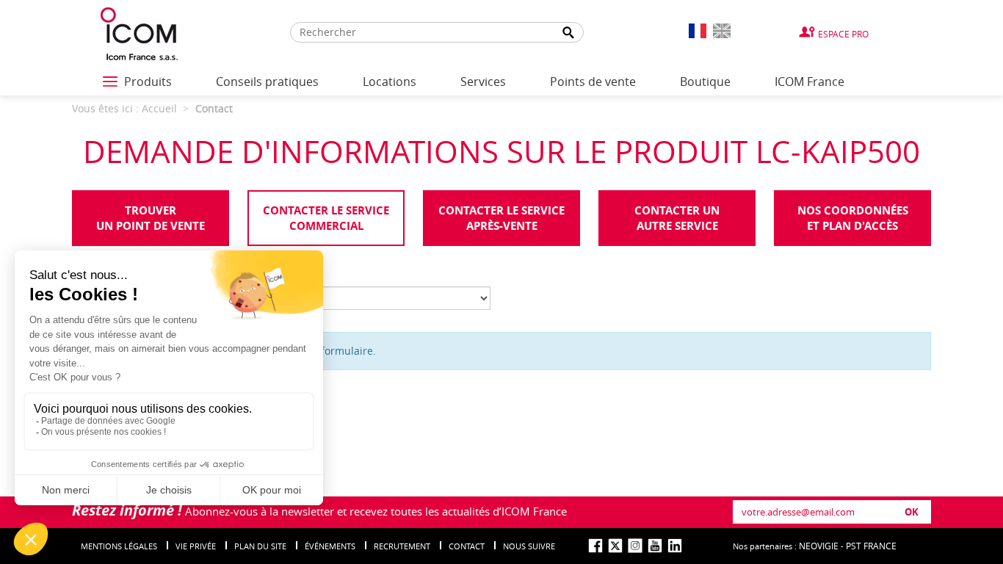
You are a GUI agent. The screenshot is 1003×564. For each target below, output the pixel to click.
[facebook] (595, 545)
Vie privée (195, 546)
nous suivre (529, 546)
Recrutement (402, 546)
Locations (389, 81)
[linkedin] (674, 545)
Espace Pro (843, 34)
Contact (467, 546)
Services (483, 81)
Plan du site (260, 546)
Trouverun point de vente (150, 218)
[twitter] (615, 545)
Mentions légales (119, 546)
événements (330, 546)
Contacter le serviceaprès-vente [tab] (501, 218)
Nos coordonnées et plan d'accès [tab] (852, 218)
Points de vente (593, 81)
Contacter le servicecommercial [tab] (326, 218)
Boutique (705, 81)
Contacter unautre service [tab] (677, 218)
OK (912, 511)
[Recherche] (569, 32)
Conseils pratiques (267, 81)
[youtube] (655, 545)
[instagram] (635, 545)
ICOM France (809, 81)
